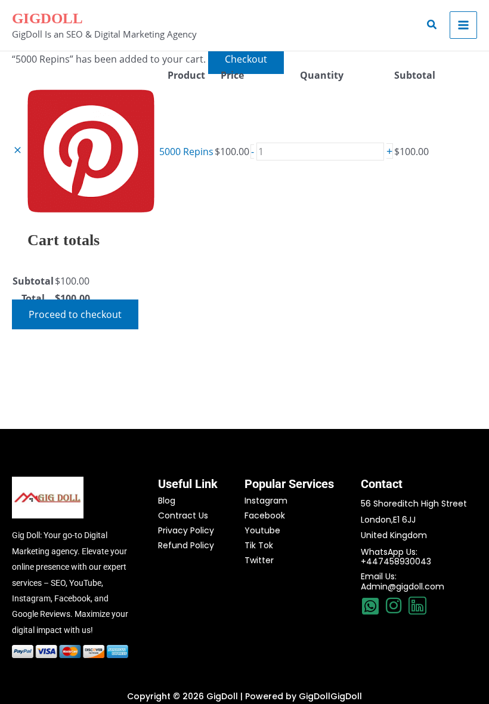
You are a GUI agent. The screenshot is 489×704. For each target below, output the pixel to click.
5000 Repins (186, 151)
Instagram (265, 501)
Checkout (246, 59)
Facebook (264, 515)
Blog (166, 501)
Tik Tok (258, 545)
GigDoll (47, 18)
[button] (432, 25)
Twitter (259, 560)
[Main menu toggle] (463, 25)
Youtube (262, 530)
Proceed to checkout (75, 314)
